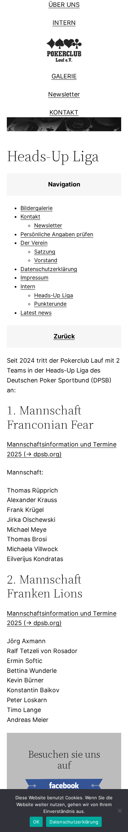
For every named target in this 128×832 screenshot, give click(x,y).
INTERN (64, 22)
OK (36, 822)
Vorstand (45, 260)
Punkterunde (50, 303)
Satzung (44, 251)
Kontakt (30, 216)
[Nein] (119, 810)
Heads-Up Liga (53, 295)
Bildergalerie (36, 208)
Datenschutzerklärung (48, 269)
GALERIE (64, 76)
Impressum (34, 277)
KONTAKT (64, 112)
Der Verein (33, 242)
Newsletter (64, 94)
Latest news (36, 312)
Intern (27, 286)
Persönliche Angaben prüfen (56, 234)
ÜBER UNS (64, 4)
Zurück (64, 336)
